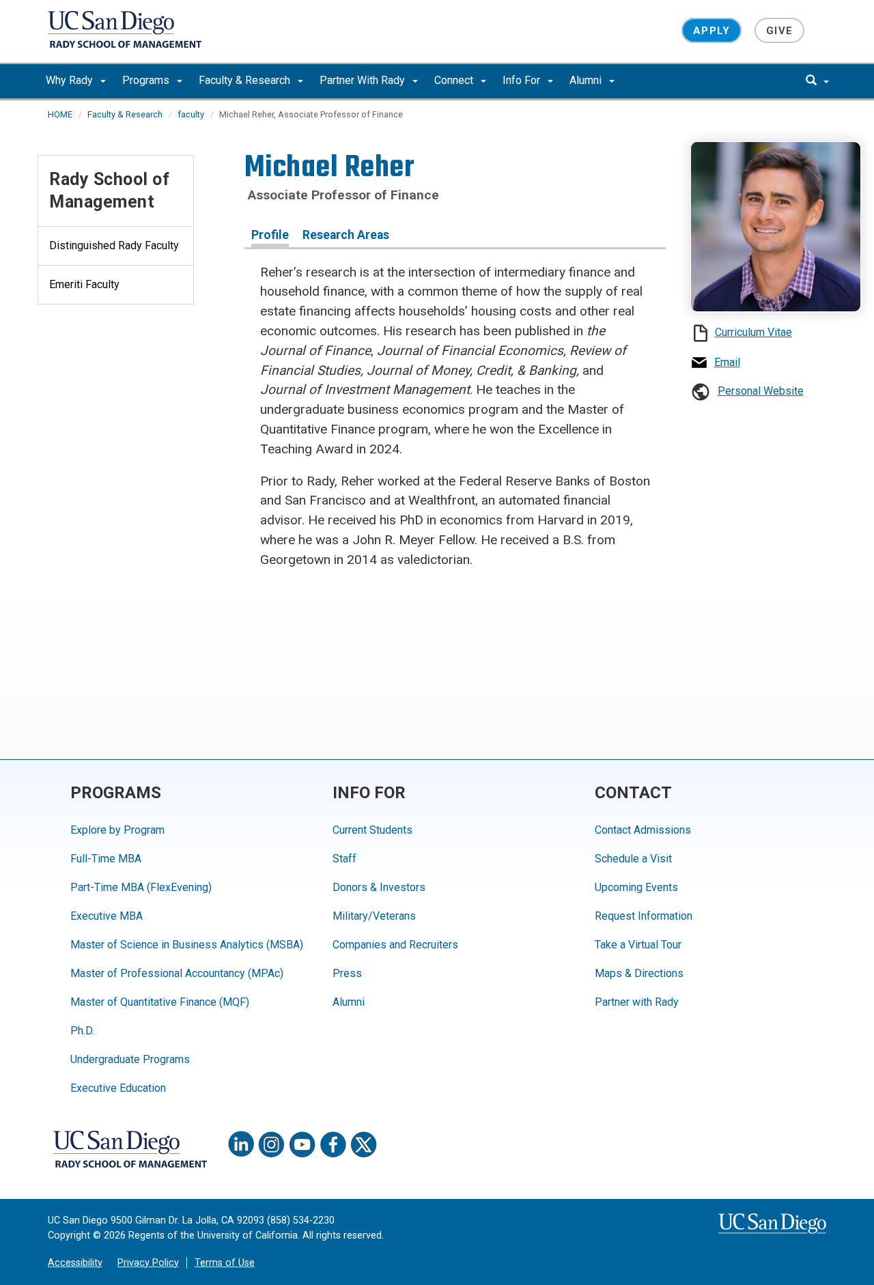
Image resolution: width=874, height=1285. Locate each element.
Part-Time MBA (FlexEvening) (141, 887)
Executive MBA (106, 915)
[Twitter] (364, 1144)
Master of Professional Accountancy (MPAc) (176, 973)
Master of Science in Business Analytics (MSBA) (186, 944)
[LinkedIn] (241, 1144)
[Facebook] (333, 1144)
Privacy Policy (148, 1263)
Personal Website (761, 390)
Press (347, 973)
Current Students (372, 829)
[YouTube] (302, 1144)
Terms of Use (225, 1263)
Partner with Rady (637, 1001)
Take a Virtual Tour (638, 944)
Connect (455, 80)
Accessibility (75, 1263)
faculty (191, 114)
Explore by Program (117, 829)
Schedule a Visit (633, 858)
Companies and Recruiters (395, 944)
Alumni (586, 80)
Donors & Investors (379, 887)
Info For (523, 80)
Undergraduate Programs (130, 1059)
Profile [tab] (270, 235)
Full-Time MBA (105, 858)
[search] (817, 81)
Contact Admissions (643, 829)
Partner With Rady (364, 80)
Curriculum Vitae (753, 332)
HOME (60, 114)
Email (727, 362)
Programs (147, 80)
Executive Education (118, 1088)
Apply (711, 30)
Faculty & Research (246, 80)
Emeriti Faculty (84, 284)
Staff (344, 858)
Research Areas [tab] (345, 235)
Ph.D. (82, 1030)
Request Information (643, 915)
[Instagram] (271, 1144)
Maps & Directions (639, 973)
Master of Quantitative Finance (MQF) (159, 1001)
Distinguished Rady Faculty (114, 245)
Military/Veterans (374, 915)
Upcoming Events (636, 887)
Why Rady (71, 80)
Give (779, 30)
